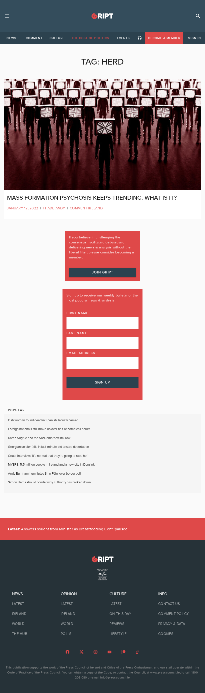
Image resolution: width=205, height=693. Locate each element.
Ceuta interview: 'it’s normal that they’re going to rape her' (48, 456)
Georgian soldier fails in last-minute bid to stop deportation (49, 447)
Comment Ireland (86, 208)
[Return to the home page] (102, 559)
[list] (29, 614)
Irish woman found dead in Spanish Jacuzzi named (43, 420)
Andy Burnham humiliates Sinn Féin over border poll (44, 474)
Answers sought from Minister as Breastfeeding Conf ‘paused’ (68, 529)
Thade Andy (54, 208)
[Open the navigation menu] (7, 16)
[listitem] (29, 604)
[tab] (11, 38)
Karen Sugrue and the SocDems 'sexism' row (39, 438)
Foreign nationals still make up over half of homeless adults (49, 429)
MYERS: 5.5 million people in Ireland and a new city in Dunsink (51, 465)
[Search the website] (198, 16)
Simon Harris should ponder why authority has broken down (49, 482)
